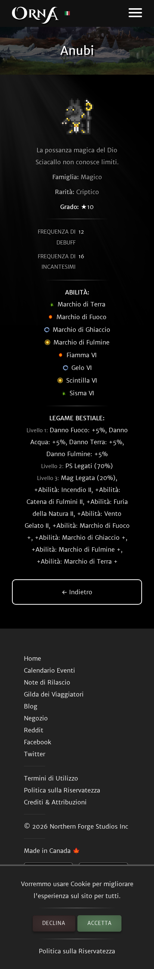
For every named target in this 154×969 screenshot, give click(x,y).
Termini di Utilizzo (51, 778)
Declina (53, 923)
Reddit (33, 730)
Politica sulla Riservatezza (77, 951)
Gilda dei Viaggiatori (54, 694)
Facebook (37, 742)
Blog (30, 706)
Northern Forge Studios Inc (89, 826)
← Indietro (77, 592)
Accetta (99, 923)
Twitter (34, 754)
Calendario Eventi (49, 670)
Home (32, 658)
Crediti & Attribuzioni (55, 802)
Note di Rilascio (47, 682)
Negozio (36, 718)
